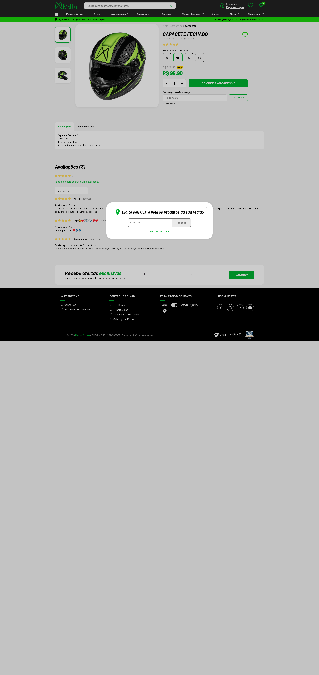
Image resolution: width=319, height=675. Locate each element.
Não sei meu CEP (159, 231)
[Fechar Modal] (207, 207)
